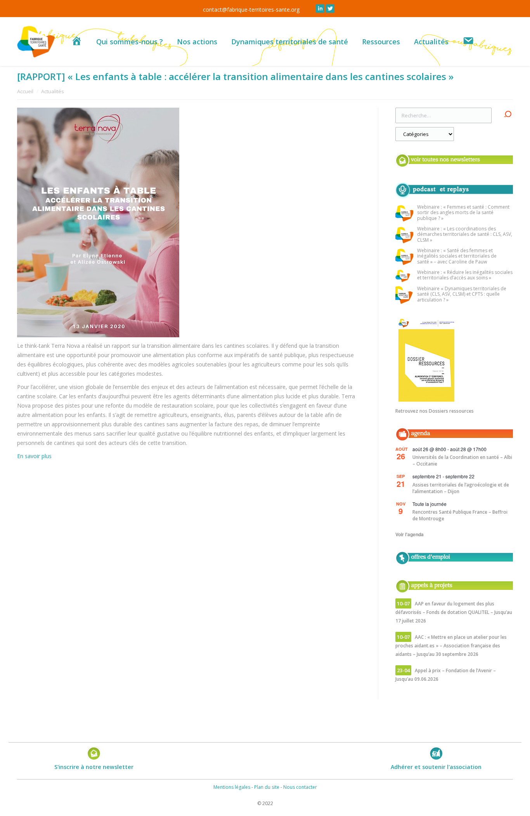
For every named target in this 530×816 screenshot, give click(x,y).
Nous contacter (300, 787)
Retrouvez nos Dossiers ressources (434, 411)
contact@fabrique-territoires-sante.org (251, 9)
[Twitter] (330, 8)
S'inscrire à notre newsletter (93, 767)
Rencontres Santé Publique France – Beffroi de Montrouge (459, 515)
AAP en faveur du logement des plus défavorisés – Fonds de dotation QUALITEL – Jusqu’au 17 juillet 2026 (453, 612)
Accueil (25, 91)
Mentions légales (231, 787)
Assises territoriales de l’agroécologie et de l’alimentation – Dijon (460, 488)
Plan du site (266, 787)
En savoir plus (34, 456)
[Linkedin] (320, 8)
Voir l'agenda (409, 534)
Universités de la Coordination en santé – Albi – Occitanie (462, 460)
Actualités (52, 91)
